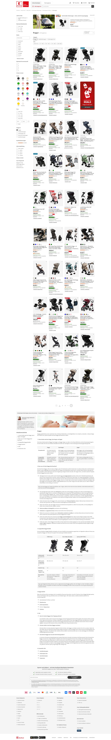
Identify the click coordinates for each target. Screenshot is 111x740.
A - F (39, 702)
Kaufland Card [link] (61, 704)
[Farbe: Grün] (53, 170)
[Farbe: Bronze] (37, 350)
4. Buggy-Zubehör (21, 444)
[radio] (22, 26)
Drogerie (19, 715)
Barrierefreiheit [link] (92, 737)
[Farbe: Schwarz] (81, 64)
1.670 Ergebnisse (42, 33)
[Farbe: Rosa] (84, 64)
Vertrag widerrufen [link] (41, 722)
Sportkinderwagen (44, 655)
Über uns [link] (80, 702)
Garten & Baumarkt (21, 704)
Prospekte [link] (60, 702)
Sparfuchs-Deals (21, 700)
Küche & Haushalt (21, 707)
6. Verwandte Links (21, 448)
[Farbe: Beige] (35, 99)
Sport (19, 718)
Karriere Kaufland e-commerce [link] (84, 723)
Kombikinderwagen (44, 651)
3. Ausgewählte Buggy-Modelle (24, 442)
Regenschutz (46, 607)
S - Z (39, 709)
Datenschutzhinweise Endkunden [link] (84, 714)
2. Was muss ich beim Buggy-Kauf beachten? (24, 439)
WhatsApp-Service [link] (61, 720)
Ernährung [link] (60, 715)
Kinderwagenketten (44, 604)
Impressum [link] (54, 737)
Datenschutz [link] (66, 737)
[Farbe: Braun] (37, 99)
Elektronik (20, 702)
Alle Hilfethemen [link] (41, 716)
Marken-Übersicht (21, 724)
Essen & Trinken (21, 722)
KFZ (18, 720)
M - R (39, 707)
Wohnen (19, 711)
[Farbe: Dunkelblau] (53, 99)
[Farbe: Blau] (86, 64)
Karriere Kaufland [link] (81, 721)
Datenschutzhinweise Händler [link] (84, 711)
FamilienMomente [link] (61, 718)
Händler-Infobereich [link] (62, 727)
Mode (19, 713)
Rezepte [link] (59, 709)
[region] (64, 22)
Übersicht (40, 700)
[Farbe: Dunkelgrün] (35, 350)
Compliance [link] (60, 737)
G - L (39, 704)
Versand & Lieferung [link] (42, 727)
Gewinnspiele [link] (61, 713)
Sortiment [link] (60, 707)
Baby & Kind (20, 709)
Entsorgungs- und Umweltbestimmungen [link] (80, 737)
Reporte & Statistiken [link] (82, 700)
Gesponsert (91, 15)
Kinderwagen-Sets (44, 653)
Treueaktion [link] (60, 711)
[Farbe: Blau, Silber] (83, 314)
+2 (40, 244)
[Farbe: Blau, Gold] (86, 314)
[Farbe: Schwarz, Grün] (83, 244)
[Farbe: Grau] (83, 64)
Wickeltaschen (43, 602)
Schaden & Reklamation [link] (42, 725)
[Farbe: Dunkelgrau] (39, 244)
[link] (47, 2)
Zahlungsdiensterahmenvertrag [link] (84, 709)
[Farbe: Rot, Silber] (81, 314)
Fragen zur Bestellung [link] (42, 718)
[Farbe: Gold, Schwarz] (84, 314)
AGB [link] (70, 737)
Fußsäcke (42, 609)
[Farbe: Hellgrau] (35, 207)
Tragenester (42, 658)
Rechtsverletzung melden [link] (43, 729)
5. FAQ (18, 446)
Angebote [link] (60, 700)
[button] (35, 39)
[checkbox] (22, 18)
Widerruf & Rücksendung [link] (43, 720)
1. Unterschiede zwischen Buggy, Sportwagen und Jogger (26, 436)
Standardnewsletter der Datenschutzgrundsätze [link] (38, 681)
